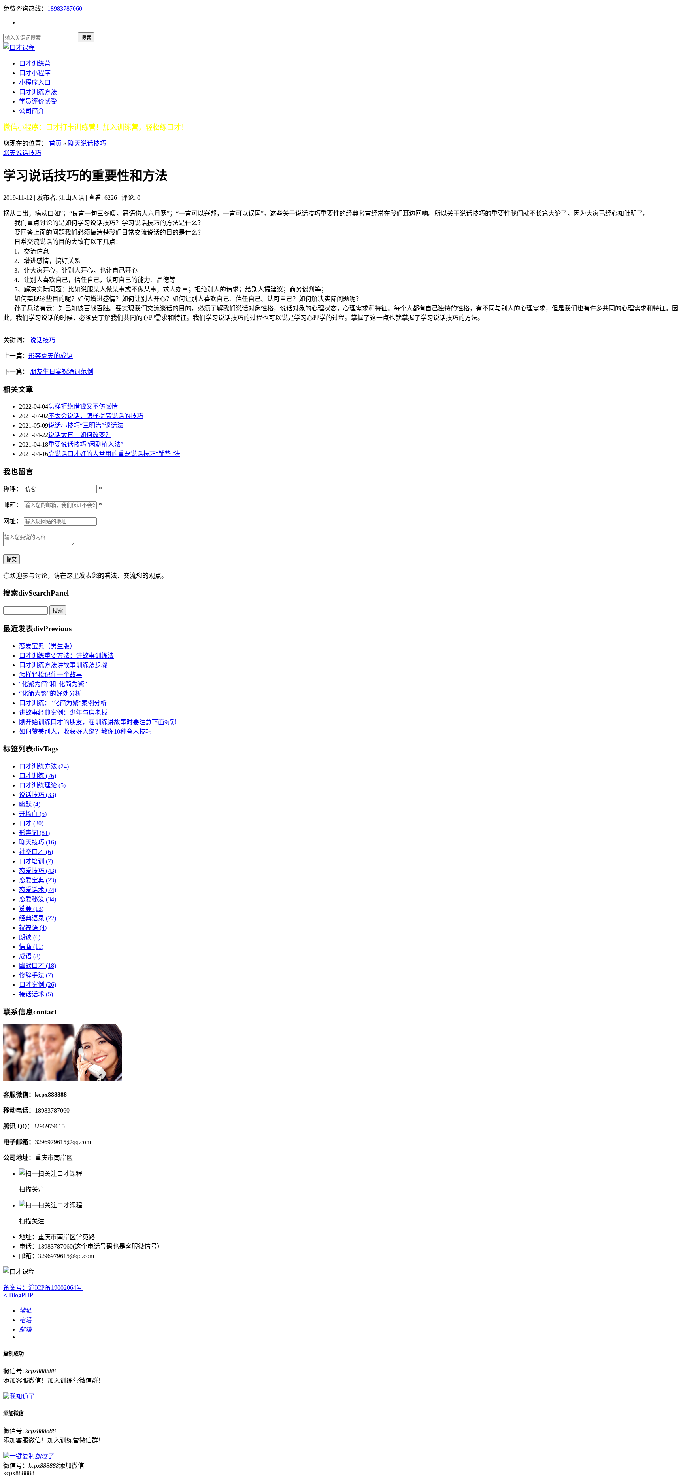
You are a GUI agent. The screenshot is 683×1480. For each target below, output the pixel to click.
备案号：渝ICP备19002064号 (43, 1287)
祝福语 (33, 927)
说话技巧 (42, 340)
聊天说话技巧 (87, 143)
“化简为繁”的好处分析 (50, 693)
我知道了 (22, 1396)
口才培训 (36, 861)
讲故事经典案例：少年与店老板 (63, 712)
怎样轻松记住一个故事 (50, 674)
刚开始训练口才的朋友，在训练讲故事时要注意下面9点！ (99, 722)
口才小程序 (35, 73)
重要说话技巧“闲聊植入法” (85, 444)
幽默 (29, 804)
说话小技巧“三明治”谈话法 (85, 425)
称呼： (12, 489)
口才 (31, 823)
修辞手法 (36, 975)
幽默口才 (37, 965)
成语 (29, 956)
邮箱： (12, 505)
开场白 (33, 813)
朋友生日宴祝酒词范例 (61, 371)
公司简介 (31, 111)
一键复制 (31, 1456)
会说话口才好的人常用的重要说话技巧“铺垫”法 (114, 453)
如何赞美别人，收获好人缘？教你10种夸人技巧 (85, 731)
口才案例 (37, 984)
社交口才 (36, 851)
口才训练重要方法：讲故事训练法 (66, 655)
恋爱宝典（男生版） (47, 646)
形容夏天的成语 (50, 355)
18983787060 (64, 8)
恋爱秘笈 (37, 899)
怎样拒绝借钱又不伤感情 (83, 406)
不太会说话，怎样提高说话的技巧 (95, 416)
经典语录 (37, 918)
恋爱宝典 (37, 880)
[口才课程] (19, 47)
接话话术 (36, 994)
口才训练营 (35, 63)
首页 (55, 143)
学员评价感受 (38, 101)
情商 (31, 946)
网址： (12, 521)
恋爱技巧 (37, 870)
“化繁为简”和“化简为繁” (53, 684)
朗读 (29, 937)
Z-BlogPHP (18, 1295)
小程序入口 (35, 82)
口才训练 (37, 775)
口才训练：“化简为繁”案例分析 (63, 703)
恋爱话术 (37, 889)
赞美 (31, 908)
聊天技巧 (37, 842)
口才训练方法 (38, 92)
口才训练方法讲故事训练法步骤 (63, 665)
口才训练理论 (42, 785)
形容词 (34, 832)
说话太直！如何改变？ (79, 435)
